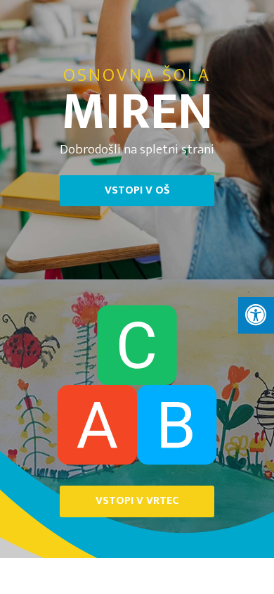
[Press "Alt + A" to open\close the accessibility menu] (256, 315)
